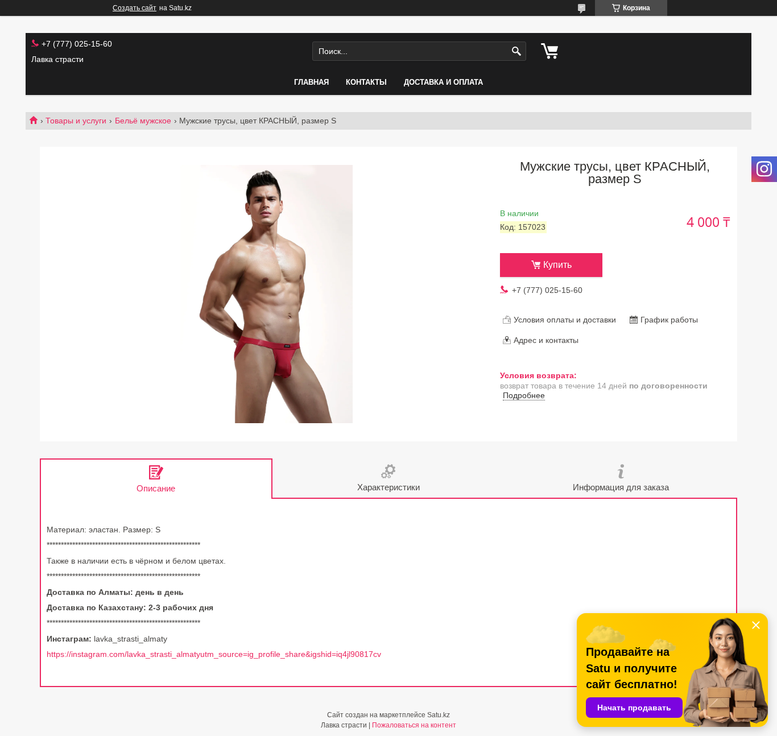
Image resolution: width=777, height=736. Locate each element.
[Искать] (516, 51)
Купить (557, 265)
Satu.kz (438, 715)
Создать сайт (134, 8)
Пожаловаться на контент (414, 725)
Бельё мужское (143, 120)
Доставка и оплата (443, 82)
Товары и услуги (76, 120)
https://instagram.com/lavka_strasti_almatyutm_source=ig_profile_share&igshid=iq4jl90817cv (214, 654)
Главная (311, 82)
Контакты (366, 82)
